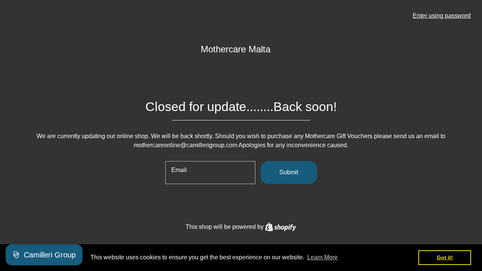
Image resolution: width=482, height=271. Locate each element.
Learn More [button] (322, 257)
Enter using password (442, 15)
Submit (288, 172)
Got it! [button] (445, 257)
